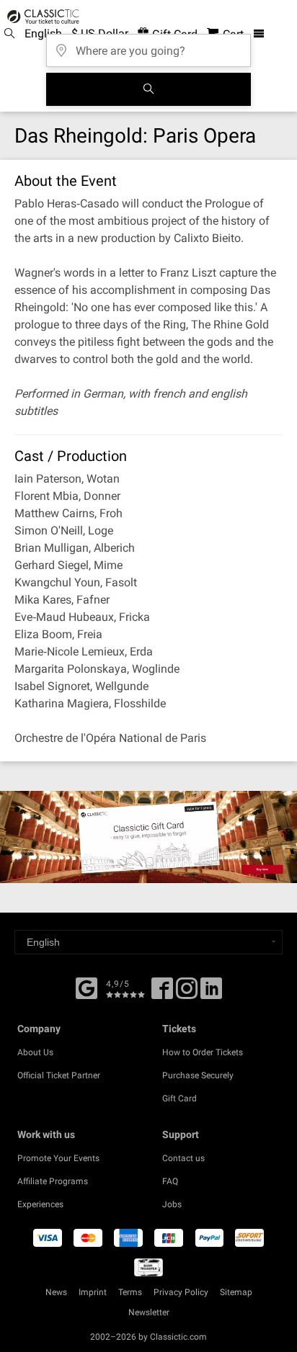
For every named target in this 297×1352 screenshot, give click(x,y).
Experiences (40, 1204)
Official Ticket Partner (58, 1075)
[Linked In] (211, 993)
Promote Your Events (58, 1158)
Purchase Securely (198, 1075)
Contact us (183, 1158)
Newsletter (148, 1312)
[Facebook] (86, 987)
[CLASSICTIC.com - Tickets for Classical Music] (41, 16)
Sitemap (236, 1292)
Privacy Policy (181, 1292)
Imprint (93, 1292)
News (56, 1292)
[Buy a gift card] (148, 837)
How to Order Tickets (202, 1052)
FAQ (170, 1181)
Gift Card (179, 1098)
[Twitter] (187, 993)
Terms (130, 1292)
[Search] (148, 89)
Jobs (172, 1204)
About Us (35, 1052)
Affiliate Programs (52, 1181)
